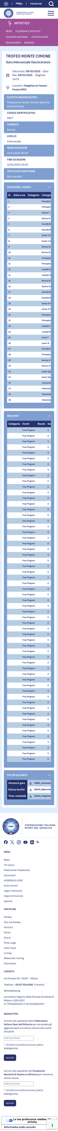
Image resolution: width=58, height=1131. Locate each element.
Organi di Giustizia (13, 896)
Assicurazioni (11, 885)
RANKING (29, 42)
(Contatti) (39, 984)
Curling (7, 953)
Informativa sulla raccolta (20, 1127)
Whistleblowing (12, 990)
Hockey (8, 917)
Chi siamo (9, 865)
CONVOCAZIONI (39, 37)
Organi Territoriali (13, 890)
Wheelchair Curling (14, 958)
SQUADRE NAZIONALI (17, 37)
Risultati (13, 416)
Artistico (8, 927)
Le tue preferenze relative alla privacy (32, 1120)
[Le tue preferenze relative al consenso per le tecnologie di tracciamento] (52, 1125)
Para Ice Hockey (12, 922)
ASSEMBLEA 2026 (13, 880)
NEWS (9, 31)
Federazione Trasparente (17, 870)
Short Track (10, 948)
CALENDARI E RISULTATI (27, 31)
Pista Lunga (10, 942)
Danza (7, 932)
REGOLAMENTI (13, 42)
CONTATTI (9, 971)
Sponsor (8, 901)
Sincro (7, 937)
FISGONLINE (36, 3)
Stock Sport (10, 963)
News (7, 859)
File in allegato (17, 775)
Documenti (10, 875)
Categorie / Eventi (19, 187)
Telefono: (18, 984)
